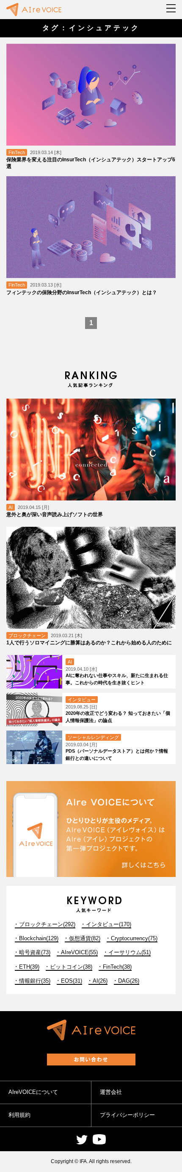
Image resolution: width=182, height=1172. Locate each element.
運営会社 (111, 1092)
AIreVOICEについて (33, 1092)
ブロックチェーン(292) (47, 924)
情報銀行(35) (34, 981)
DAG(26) (128, 981)
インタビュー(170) (108, 924)
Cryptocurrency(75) (134, 938)
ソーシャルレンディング (93, 737)
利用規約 (19, 1115)
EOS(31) (71, 981)
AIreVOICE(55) (79, 952)
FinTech (16, 152)
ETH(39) (29, 967)
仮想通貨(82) (84, 938)
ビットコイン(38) (71, 967)
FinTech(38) (117, 967)
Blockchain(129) (38, 938)
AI (10, 507)
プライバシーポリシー (127, 1115)
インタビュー (82, 699)
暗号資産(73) (34, 952)
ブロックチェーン (27, 635)
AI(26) (100, 981)
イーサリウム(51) (129, 952)
